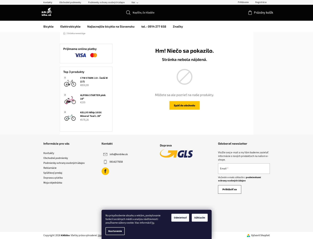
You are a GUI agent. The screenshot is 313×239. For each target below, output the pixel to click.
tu (153, 223)
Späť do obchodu (184, 105)
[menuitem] (48, 26)
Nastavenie (115, 231)
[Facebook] (105, 171)
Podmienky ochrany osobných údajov (106, 2)
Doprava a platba (53, 178)
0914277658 (116, 161)
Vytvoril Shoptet (260, 235)
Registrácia (261, 2)
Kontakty (47, 2)
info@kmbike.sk (119, 154)
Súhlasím (199, 217)
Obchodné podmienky (70, 2)
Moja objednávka (52, 183)
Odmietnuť (180, 217)
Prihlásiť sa (229, 189)
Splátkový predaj (52, 173)
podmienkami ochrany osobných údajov (239, 179)
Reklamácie (50, 168)
